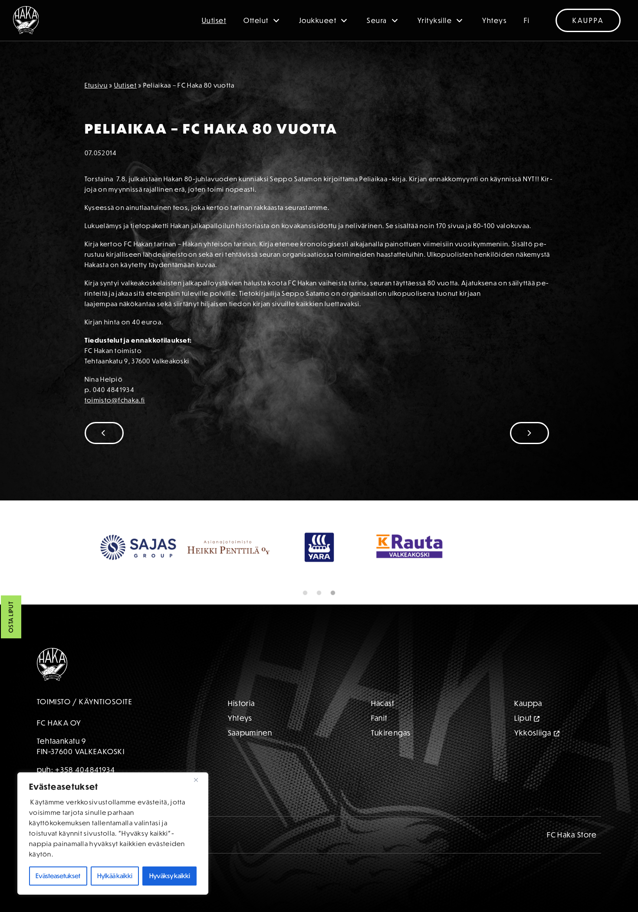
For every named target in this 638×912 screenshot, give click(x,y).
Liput (523, 717)
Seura (377, 20)
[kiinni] (199, 780)
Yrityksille (435, 20)
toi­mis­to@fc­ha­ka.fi (115, 400)
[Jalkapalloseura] (26, 20)
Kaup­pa (528, 703)
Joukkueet (318, 20)
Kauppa (588, 20)
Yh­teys (240, 717)
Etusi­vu (96, 85)
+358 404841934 (85, 769)
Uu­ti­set (125, 85)
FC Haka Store (572, 834)
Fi (526, 20)
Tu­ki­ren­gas (391, 732)
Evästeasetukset (58, 876)
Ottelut (256, 20)
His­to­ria (241, 703)
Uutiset (214, 20)
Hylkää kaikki (114, 876)
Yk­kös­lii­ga (533, 732)
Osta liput (11, 617)
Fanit (379, 717)
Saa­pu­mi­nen (250, 732)
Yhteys (494, 20)
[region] (112, 833)
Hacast (383, 703)
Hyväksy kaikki (169, 876)
